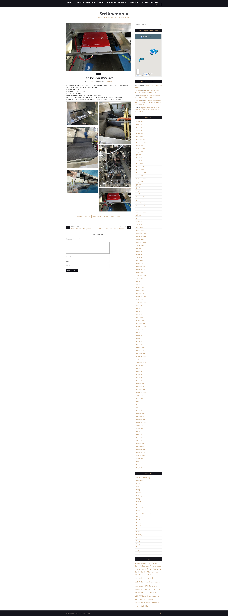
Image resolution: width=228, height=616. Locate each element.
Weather (138, 553)
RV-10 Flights (140, 535)
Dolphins (144, 569)
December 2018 (141, 353)
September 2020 (141, 302)
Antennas (79, 216)
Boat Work (139, 481)
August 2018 (139, 365)
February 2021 (140, 287)
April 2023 (139, 224)
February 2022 (140, 263)
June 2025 (139, 158)
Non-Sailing (139, 520)
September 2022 (141, 242)
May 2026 (139, 128)
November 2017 (141, 392)
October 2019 (140, 329)
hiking (147, 585)
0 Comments (109, 81)
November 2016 (141, 422)
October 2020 (140, 299)
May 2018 (139, 374)
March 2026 (139, 134)
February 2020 (140, 320)
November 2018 (141, 356)
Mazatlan (137, 592)
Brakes (142, 566)
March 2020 (139, 317)
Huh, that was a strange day (99, 77)
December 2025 (141, 140)
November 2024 (141, 173)
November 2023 (141, 206)
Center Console (96, 216)
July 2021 (138, 281)
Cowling (138, 569)
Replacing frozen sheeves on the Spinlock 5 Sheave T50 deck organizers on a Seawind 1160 (148, 103)
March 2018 (139, 380)
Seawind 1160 (156, 596)
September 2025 (141, 149)
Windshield (152, 602)
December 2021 (141, 266)
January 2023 (140, 230)
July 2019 (138, 332)
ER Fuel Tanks (145, 574)
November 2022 (141, 236)
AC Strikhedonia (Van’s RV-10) (116, 2)
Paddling (138, 523)
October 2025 (140, 146)
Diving (138, 490)
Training (138, 547)
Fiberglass (140, 577)
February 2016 (140, 444)
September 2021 (141, 275)
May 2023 (139, 221)
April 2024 (139, 194)
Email (68, 261)
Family (138, 499)
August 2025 (139, 152)
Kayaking (151, 589)
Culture (138, 484)
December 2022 (141, 233)
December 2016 (141, 419)
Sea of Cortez (146, 596)
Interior (106, 216)
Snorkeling (140, 599)
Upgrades (139, 550)
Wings (158, 602)
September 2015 (141, 456)
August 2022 (139, 245)
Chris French (90, 81)
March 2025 (139, 164)
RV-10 (98, 74)
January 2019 (140, 350)
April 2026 (139, 131)
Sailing (138, 538)
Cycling (138, 487)
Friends (138, 511)
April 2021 (139, 284)
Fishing (138, 505)
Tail (142, 602)
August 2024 (139, 182)
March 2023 (139, 227)
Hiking (138, 517)
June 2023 (139, 218)
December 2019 (141, 323)
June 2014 (139, 462)
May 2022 (139, 254)
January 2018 (140, 386)
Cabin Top (148, 566)
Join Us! (101, 2)
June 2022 (139, 251)
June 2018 (139, 371)
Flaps (156, 582)
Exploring (139, 496)
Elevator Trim (145, 572)
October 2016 (140, 425)
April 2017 (139, 407)
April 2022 (139, 257)
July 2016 (138, 432)
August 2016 (139, 428)
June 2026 (139, 125)
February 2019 (140, 347)
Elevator (137, 572)
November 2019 (141, 326)
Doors (149, 569)
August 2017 (139, 398)
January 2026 (140, 137)
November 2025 (141, 143)
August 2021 (139, 278)
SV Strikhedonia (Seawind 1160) (84, 2)
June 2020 (139, 311)
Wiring (118, 216)
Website (68, 266)
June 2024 (139, 188)
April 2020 (139, 314)
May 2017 (139, 404)
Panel (112, 216)
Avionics (87, 216)
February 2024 (140, 197)
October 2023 (140, 209)
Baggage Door (153, 563)
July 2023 (138, 215)
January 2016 (140, 446)
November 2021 (141, 269)
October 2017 (140, 395)
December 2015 (141, 450)
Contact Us (154, 2)
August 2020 (139, 305)
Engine (153, 572)
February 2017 (140, 413)
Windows (146, 602)
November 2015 (141, 453)
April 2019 (139, 341)
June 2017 (139, 401)
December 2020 (141, 293)
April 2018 (139, 377)
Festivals (138, 502)
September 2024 (141, 179)
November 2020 (141, 296)
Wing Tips (137, 606)
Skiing (138, 541)
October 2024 (140, 176)
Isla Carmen (144, 589)
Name (68, 257)
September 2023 (141, 212)
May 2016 (139, 437)
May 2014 (139, 465)
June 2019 (139, 335)
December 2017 (141, 389)
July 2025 (138, 155)
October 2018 (140, 359)
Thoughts (139, 544)
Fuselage (140, 586)
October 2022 (140, 239)
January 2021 (140, 290)
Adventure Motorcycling (143, 478)
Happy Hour (134, 2)
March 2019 (139, 344)
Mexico (144, 592)
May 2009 (139, 468)
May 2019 (139, 338)
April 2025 (139, 161)
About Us (145, 2)
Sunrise (149, 600)
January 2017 (140, 416)
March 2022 (139, 260)
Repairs (138, 529)
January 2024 (140, 200)
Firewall (147, 582)
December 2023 (141, 203)
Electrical (156, 568)
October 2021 (140, 272)
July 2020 (138, 308)
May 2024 (139, 191)
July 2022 (138, 248)
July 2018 (138, 368)
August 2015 (139, 459)
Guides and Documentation (144, 514)
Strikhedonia (114, 13)
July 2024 (138, 185)
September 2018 (141, 362)
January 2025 (140, 170)
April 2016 (139, 441)
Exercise (138, 493)
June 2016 (139, 434)
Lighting (158, 589)
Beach (137, 566)
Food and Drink (140, 508)
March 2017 (139, 410)
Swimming (137, 602)
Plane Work (139, 526)
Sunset (154, 600)
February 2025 (140, 167)
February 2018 (140, 383)
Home (69, 2)
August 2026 (139, 122)
